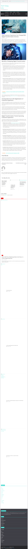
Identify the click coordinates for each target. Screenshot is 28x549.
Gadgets (14, 12)
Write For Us (7, 15)
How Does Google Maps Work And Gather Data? (12, 345)
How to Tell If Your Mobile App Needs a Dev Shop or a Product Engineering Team (12, 257)
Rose (6, 38)
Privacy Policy (2, 523)
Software (18, 12)
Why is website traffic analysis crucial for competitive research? (4, 182)
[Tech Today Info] (2, 14)
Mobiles (11, 12)
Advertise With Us (3, 520)
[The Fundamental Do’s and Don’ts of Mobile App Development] (23, 180)
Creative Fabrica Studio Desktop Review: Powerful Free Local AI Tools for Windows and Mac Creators (18, 1)
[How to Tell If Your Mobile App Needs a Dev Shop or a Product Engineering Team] (14, 227)
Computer (2, 489)
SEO (1, 499)
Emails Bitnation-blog (9, 290)
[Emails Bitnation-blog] (3, 291)
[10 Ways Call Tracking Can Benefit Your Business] (14, 180)
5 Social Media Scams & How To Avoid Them (21, 164)
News (1, 538)
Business (2, 488)
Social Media (2, 500)
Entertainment (2, 490)
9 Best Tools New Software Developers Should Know (7, 164)
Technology (7, 12)
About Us (2, 518)
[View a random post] (26, 14)
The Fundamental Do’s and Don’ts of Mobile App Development (23, 183)
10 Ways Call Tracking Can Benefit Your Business (13, 186)
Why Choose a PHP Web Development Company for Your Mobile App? (14, 400)
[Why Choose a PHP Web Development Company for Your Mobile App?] (3, 401)
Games (2, 493)
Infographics (2, 494)
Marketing (2, 495)
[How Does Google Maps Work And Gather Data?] (3, 346)
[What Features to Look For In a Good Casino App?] (3, 456)
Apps (2, 255)
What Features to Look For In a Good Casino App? (12, 455)
